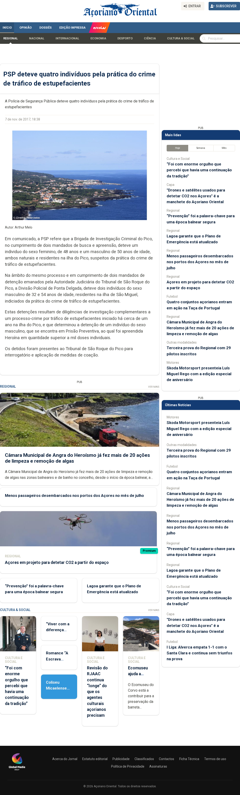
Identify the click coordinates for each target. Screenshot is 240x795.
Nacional (36, 38)
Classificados (144, 759)
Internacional (67, 38)
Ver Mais (153, 386)
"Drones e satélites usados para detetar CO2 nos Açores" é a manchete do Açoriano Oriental (196, 196)
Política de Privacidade (127, 766)
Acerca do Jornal (64, 759)
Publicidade (121, 759)
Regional (10, 38)
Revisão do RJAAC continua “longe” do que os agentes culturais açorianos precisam (97, 692)
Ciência (150, 38)
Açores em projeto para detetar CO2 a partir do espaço (57, 562)
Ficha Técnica (189, 759)
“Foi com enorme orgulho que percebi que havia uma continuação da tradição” (17, 686)
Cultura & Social (181, 38)
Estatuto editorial (95, 759)
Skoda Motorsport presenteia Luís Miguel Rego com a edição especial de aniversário (199, 374)
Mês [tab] (224, 148)
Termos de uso (215, 759)
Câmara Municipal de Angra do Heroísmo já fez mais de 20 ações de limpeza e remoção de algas (200, 328)
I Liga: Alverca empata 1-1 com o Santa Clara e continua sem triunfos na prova (199, 653)
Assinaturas (158, 766)
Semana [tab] (200, 148)
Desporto (125, 38)
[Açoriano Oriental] (17, 771)
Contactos (166, 759)
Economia (98, 38)
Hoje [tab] (177, 148)
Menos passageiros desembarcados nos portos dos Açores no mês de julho (74, 495)
